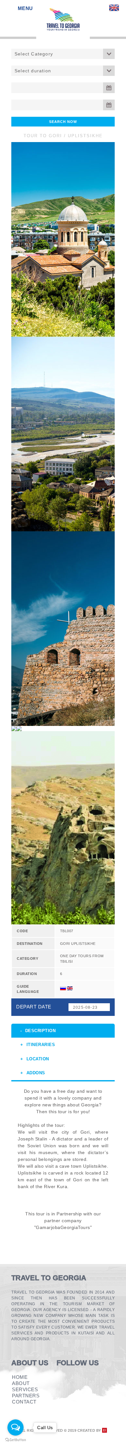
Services (25, 1389)
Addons (35, 1072)
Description (40, 1030)
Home (19, 1377)
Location (37, 1058)
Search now (63, 122)
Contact (24, 1401)
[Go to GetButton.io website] (15, 1439)
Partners (25, 1395)
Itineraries (40, 1044)
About (21, 1383)
